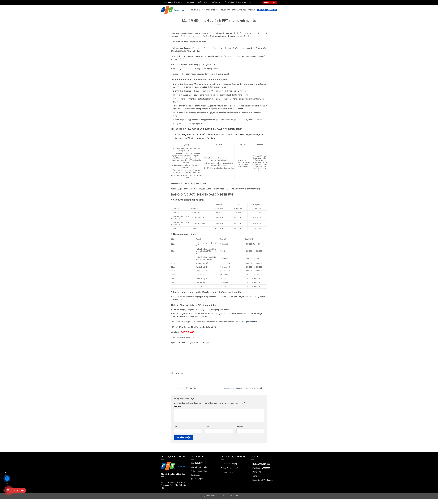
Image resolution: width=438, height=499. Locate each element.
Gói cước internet (210, 10)
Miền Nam (216, 2)
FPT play (251, 10)
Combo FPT (225, 10)
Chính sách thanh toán (230, 468)
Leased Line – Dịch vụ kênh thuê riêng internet (243, 388)
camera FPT (257, 476)
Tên (176, 426)
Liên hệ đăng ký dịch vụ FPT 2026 (237, 2)
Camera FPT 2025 (239, 10)
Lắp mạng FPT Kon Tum (186, 388)
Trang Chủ (195, 10)
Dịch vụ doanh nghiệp (267, 10)
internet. (239, 109)
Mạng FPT (256, 472)
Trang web (240, 426)
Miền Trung (203, 2)
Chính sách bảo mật (229, 472)
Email (207, 426)
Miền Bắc (190, 2)
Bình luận (178, 407)
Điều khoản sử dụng (229, 464)
